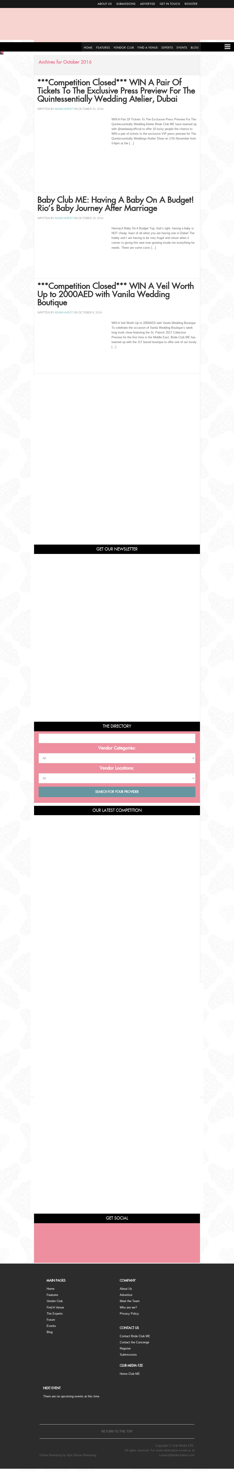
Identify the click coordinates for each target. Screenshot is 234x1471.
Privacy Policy (129, 1313)
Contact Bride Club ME (135, 1336)
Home (50, 1288)
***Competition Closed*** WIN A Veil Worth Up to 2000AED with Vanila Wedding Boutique (115, 295)
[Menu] (227, 46)
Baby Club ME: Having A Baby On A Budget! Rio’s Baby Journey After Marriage (115, 204)
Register (191, 3)
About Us (105, 3)
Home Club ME (130, 1373)
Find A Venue (55, 1307)
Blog (50, 1332)
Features (52, 1295)
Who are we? (128, 1307)
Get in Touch (170, 3)
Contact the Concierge (134, 1342)
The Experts (55, 1313)
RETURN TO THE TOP (117, 1431)
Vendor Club (55, 1301)
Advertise (147, 3)
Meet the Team (130, 1301)
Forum (51, 1319)
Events (51, 1326)
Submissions (126, 3)
